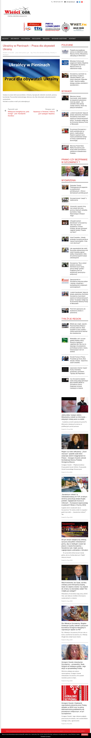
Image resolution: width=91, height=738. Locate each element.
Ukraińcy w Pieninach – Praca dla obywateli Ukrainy (29, 47)
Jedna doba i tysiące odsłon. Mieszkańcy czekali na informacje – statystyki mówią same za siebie (74, 417)
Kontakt (72, 38)
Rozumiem (84, 734)
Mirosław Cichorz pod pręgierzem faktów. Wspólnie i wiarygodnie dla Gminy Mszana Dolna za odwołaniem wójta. (79, 64)
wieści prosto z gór (24, 52)
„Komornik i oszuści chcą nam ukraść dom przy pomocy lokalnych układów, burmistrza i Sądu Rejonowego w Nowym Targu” (78, 211)
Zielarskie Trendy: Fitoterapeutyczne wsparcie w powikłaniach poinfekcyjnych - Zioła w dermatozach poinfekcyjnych (79, 189)
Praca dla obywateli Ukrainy (41, 52)
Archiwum (15, 38)
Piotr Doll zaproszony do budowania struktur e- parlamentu (77, 311)
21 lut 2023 (11, 52)
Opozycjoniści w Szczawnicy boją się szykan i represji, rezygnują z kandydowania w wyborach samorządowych (79, 283)
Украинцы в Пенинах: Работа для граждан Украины (44, 112)
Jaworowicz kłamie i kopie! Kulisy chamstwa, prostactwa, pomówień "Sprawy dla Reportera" (78, 370)
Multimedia (25, 38)
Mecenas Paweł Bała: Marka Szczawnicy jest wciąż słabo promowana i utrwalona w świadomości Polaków (78, 149)
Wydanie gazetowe (59, 38)
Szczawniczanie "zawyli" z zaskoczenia (78, 199)
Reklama (46, 38)
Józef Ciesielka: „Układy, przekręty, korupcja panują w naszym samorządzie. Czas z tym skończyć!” (79, 240)
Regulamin (36, 38)
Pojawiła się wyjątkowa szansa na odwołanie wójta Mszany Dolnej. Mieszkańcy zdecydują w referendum (79, 53)
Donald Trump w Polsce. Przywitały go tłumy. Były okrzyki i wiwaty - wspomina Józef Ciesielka (79, 359)
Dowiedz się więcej (45, 736)
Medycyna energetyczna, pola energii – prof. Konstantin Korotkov (18, 113)
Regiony (5, 38)
